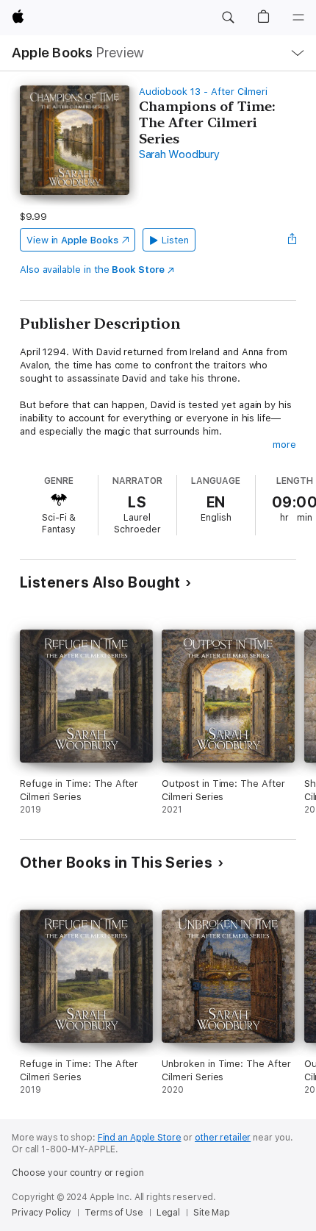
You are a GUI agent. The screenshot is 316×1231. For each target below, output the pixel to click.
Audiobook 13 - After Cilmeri (203, 91)
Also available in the (92, 269)
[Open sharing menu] (291, 239)
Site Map (211, 1212)
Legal (168, 1212)
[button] (227, 17)
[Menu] (298, 17)
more (284, 444)
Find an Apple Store (140, 1137)
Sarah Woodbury (179, 154)
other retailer (223, 1137)
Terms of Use (114, 1212)
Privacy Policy (41, 1212)
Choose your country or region (78, 1173)
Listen (175, 240)
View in (72, 240)
